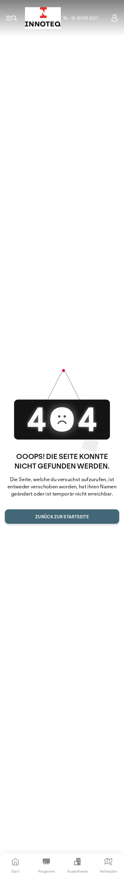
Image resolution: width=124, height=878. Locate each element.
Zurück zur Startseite (62, 516)
